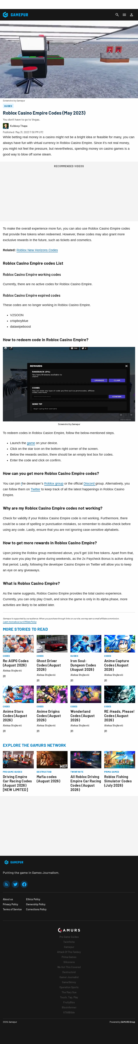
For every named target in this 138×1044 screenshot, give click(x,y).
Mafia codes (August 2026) (48, 778)
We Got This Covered (69, 967)
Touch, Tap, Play (69, 997)
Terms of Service (12, 909)
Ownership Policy (35, 904)
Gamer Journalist (69, 977)
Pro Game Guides (69, 936)
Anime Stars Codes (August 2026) (15, 715)
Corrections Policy (36, 909)
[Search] (117, 14)
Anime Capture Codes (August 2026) (116, 665)
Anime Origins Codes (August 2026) (49, 715)
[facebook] (24, 884)
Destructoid (69, 972)
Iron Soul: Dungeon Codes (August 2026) (83, 665)
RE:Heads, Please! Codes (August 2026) (119, 715)
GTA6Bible (69, 1012)
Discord (89, 483)
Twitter (35, 489)
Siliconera (69, 962)
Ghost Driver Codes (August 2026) (49, 665)
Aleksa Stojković (12, 670)
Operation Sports (69, 987)
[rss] (6, 884)
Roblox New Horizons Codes (37, 250)
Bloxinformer (69, 1007)
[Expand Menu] (124, 14)
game (31, 443)
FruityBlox (69, 1002)
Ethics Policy (33, 899)
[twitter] (15, 884)
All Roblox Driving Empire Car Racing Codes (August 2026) (85, 783)
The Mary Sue (69, 992)
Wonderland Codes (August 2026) (82, 715)
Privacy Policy (10, 904)
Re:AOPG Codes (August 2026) (16, 663)
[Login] (131, 14)
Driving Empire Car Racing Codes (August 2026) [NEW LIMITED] (17, 783)
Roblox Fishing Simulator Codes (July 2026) (118, 780)
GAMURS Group (128, 1022)
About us (8, 899)
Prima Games (69, 957)
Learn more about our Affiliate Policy (19, 621)
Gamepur (69, 946)
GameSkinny (69, 982)
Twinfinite (69, 941)
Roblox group (53, 483)
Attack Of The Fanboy (69, 951)
